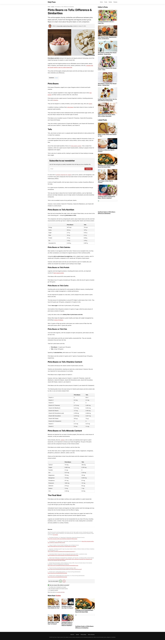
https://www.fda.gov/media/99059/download (57, 576)
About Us (72, 634)
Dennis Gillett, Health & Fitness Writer (65, 26)
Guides (110, 2)
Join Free (88, 169)
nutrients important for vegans (63, 174)
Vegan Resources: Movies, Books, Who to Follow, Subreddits (106, 115)
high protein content (76, 146)
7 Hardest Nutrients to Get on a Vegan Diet (106, 22)
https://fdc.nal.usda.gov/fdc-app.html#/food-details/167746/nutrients (62, 538)
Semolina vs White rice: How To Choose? (67, 607)
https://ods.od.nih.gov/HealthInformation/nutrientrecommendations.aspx (63, 565)
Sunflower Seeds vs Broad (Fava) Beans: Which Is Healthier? (67, 624)
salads (90, 103)
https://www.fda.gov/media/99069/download (57, 573)
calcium (63, 440)
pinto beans (70, 107)
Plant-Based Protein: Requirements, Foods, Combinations (107, 38)
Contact (77, 634)
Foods (105, 2)
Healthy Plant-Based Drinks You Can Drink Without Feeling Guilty (107, 100)
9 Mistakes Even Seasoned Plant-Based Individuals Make (84, 611)
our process (55, 534)
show (56, 77)
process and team (61, 592)
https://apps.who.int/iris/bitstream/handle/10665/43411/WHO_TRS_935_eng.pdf (65, 569)
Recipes (115, 2)
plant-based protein (58, 273)
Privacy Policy (83, 634)
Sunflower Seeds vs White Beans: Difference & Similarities (84, 627)
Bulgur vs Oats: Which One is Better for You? (54, 607)
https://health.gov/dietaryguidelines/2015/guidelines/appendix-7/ (61, 551)
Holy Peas (52, 2)
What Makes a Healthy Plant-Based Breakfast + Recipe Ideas (107, 53)
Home (101, 2)
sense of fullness (58, 320)
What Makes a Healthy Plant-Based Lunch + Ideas (107, 68)
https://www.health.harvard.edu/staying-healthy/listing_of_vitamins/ (62, 546)
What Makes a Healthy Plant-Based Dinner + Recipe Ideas (107, 84)
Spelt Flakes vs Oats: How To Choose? (53, 623)
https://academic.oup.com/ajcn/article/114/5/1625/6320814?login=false (63, 555)
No (64, 581)
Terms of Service (91, 634)
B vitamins (55, 100)
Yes (60, 581)
